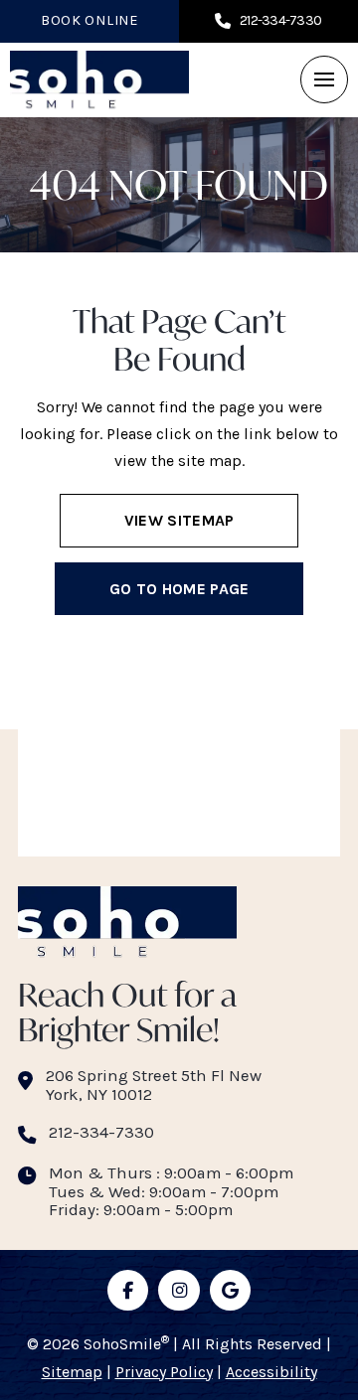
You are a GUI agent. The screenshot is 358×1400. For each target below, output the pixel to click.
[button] (324, 79)
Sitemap (72, 1371)
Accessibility (271, 1371)
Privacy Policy (164, 1371)
